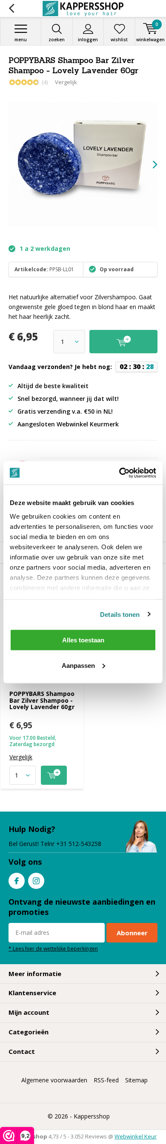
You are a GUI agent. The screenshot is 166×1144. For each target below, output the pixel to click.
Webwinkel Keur (135, 1136)
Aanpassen (78, 665)
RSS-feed (106, 1080)
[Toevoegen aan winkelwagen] (54, 775)
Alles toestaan (83, 640)
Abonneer (132, 932)
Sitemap (136, 1080)
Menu (20, 40)
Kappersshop (92, 1116)
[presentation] (148, 164)
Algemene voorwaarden (54, 1080)
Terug (11, 8)
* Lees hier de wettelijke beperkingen (53, 948)
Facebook (17, 881)
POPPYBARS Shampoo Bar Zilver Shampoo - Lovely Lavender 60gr (41, 700)
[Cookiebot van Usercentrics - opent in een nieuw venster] (119, 472)
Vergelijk (66, 82)
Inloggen (88, 40)
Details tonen (120, 614)
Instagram (36, 881)
